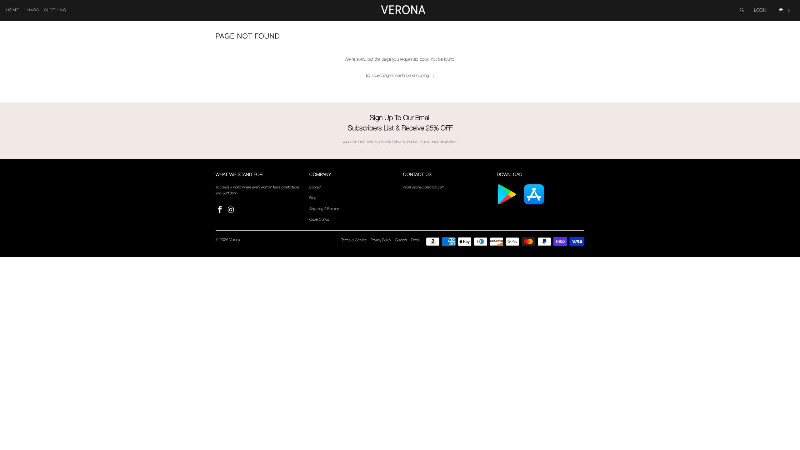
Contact (315, 187)
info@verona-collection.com (424, 187)
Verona (234, 240)
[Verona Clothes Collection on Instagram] (231, 210)
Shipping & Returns (324, 209)
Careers (401, 240)
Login (760, 10)
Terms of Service (354, 240)
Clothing (55, 10)
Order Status (319, 219)
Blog (312, 198)
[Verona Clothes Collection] (403, 10)
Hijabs (32, 10)
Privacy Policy (381, 240)
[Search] (741, 10)
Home (12, 10)
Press (415, 240)
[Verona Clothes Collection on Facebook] (220, 210)
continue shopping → (415, 76)
